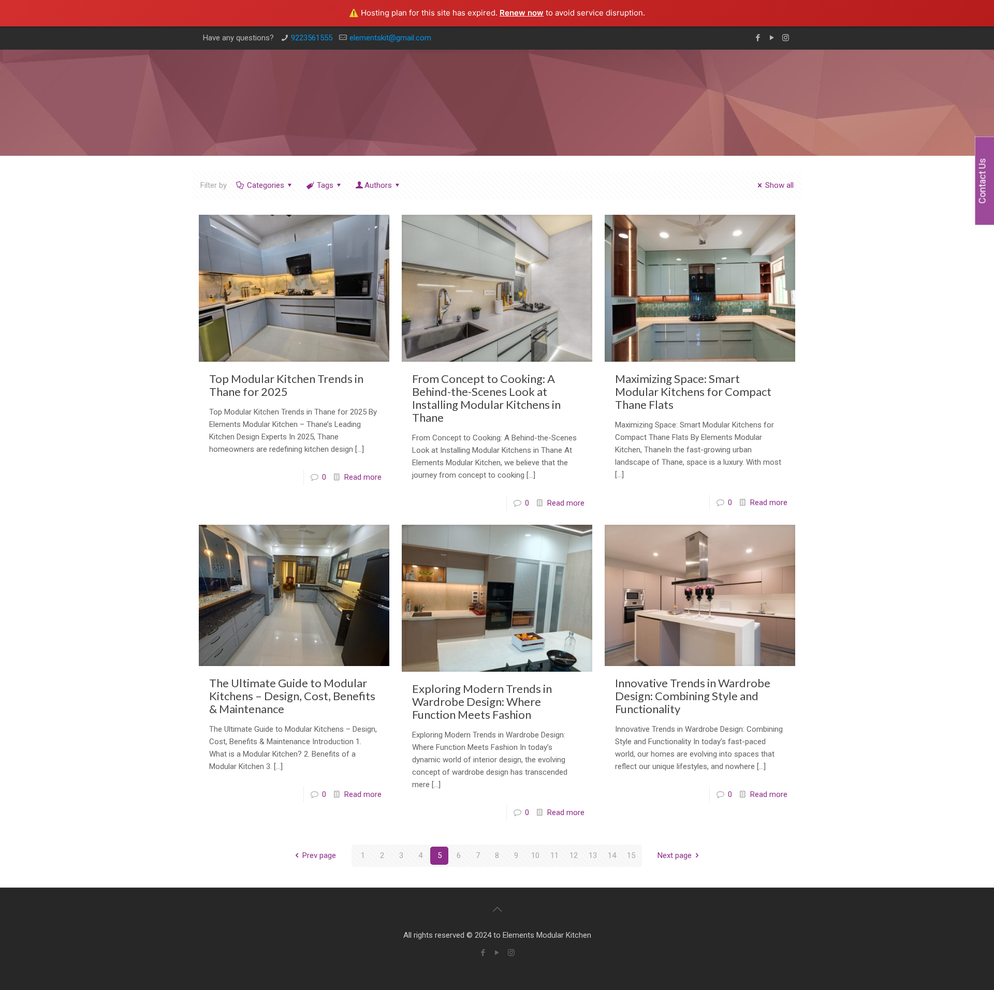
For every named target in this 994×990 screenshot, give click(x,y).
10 (535, 855)
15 (631, 855)
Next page (674, 855)
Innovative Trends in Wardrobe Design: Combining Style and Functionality (692, 696)
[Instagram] (785, 37)
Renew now (522, 13)
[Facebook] (757, 37)
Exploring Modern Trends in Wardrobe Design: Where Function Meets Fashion (482, 701)
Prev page (319, 855)
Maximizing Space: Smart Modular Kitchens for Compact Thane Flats (693, 391)
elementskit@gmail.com (390, 37)
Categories (265, 185)
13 (593, 855)
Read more (363, 477)
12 (573, 855)
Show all (779, 185)
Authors (378, 185)
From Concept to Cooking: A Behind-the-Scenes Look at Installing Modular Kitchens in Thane (486, 398)
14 (612, 855)
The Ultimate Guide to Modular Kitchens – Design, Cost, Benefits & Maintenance (292, 696)
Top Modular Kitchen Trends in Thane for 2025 (286, 385)
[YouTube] (771, 37)
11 (554, 855)
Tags (325, 185)
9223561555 (311, 37)
